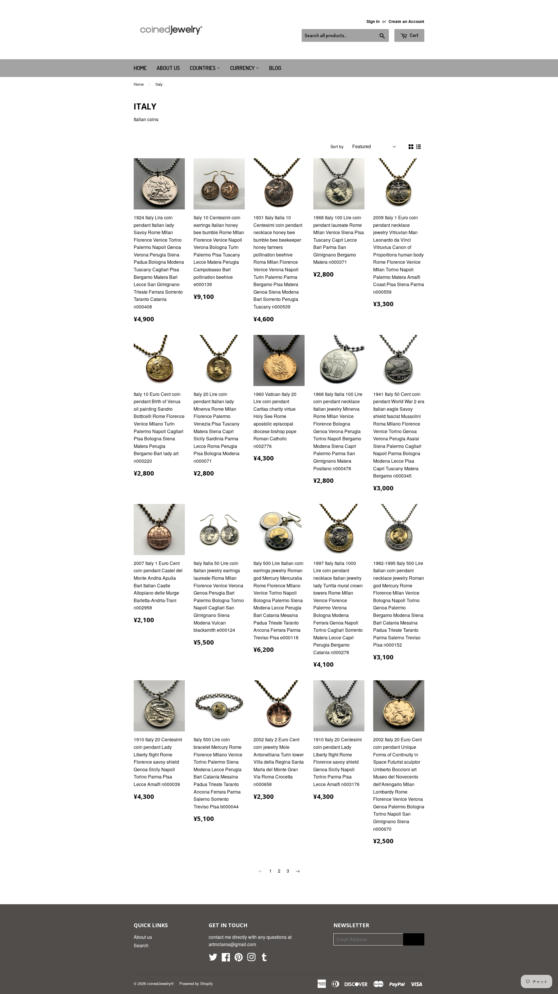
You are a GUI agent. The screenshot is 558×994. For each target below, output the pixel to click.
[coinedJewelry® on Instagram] (251, 958)
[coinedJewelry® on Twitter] (213, 958)
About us (168, 67)
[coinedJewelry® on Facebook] (225, 958)
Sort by (337, 146)
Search (141, 945)
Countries (203, 67)
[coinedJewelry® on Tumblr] (264, 958)
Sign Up (414, 939)
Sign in (373, 21)
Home (140, 67)
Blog (275, 67)
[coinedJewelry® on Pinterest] (238, 958)
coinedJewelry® (160, 983)
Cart (414, 35)
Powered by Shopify (196, 983)
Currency (243, 67)
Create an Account (406, 21)
